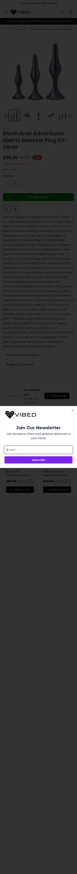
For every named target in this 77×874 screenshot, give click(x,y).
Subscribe (38, 460)
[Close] (72, 410)
